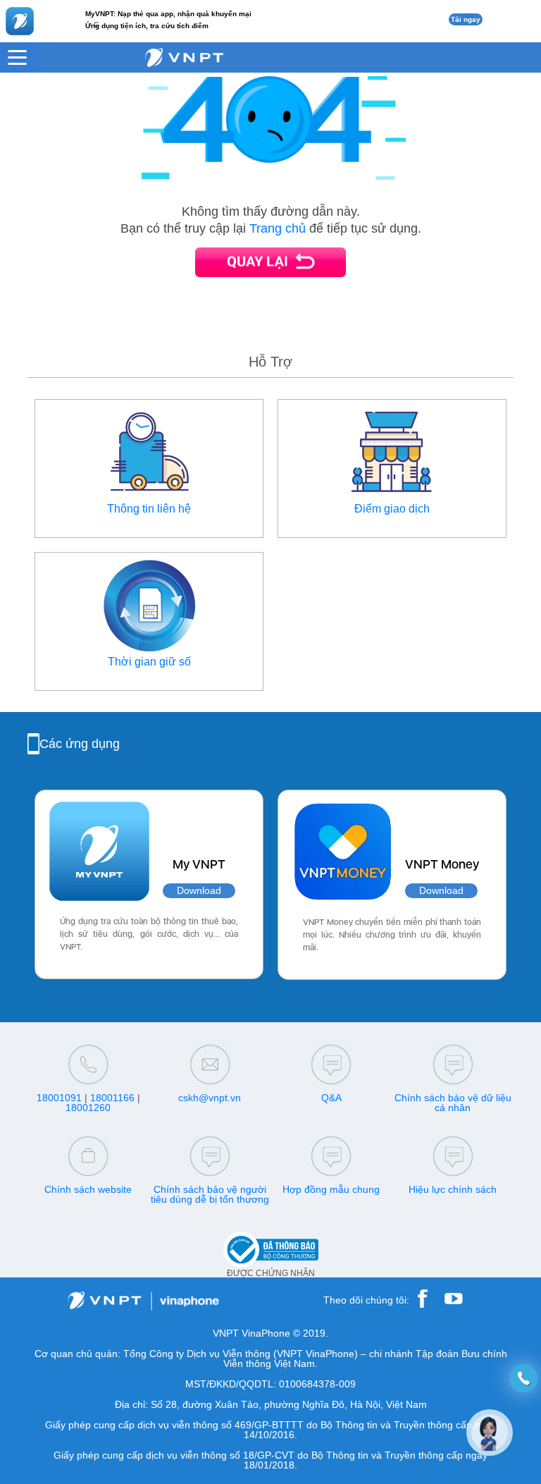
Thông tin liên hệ (149, 509)
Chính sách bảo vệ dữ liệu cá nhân (452, 1102)
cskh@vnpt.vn (209, 1097)
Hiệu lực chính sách (453, 1189)
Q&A (331, 1097)
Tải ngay (465, 19)
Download (199, 890)
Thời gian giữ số (149, 662)
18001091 (59, 1097)
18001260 (88, 1107)
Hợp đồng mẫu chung (331, 1189)
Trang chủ (277, 228)
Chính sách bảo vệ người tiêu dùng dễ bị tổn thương (210, 1194)
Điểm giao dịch (392, 509)
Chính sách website (88, 1189)
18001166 (112, 1097)
